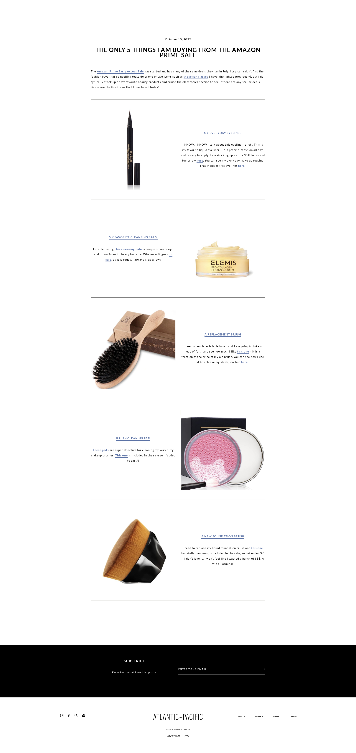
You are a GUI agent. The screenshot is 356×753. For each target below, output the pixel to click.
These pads (101, 450)
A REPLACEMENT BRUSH (223, 334)
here (200, 160)
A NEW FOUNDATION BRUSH (222, 536)
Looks (259, 716)
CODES (294, 716)
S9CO (177, 736)
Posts (241, 716)
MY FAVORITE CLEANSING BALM (133, 237)
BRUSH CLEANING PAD (133, 438)
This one (121, 455)
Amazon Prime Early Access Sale (120, 71)
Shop (276, 716)
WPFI (186, 736)
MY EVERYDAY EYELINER (223, 132)
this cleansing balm (129, 249)
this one (243, 351)
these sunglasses (196, 76)
